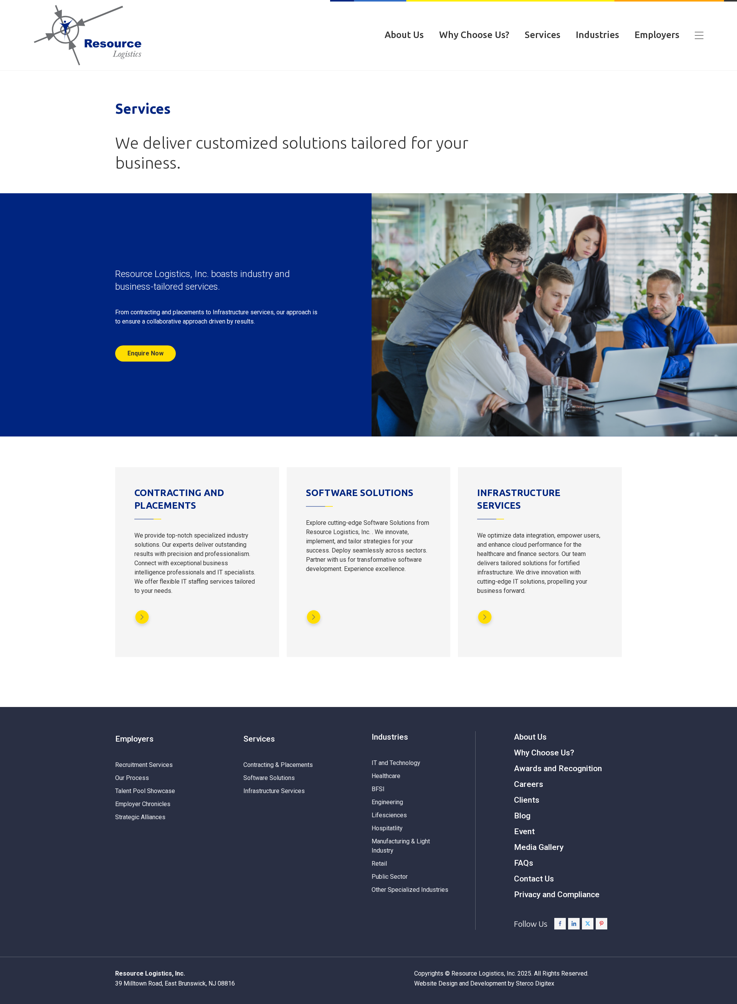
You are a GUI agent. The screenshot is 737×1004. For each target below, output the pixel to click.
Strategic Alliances (140, 817)
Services (542, 35)
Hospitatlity (387, 828)
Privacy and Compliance (557, 894)
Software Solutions (269, 778)
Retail (379, 863)
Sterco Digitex (535, 983)
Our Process (132, 778)
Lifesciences (389, 815)
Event (524, 831)
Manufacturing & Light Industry (401, 846)
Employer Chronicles (142, 804)
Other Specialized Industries (410, 889)
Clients (526, 800)
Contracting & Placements (278, 764)
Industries (597, 35)
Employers (657, 35)
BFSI (378, 789)
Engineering (387, 802)
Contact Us (534, 878)
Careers (528, 784)
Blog (522, 815)
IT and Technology (396, 763)
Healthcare (386, 776)
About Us (404, 35)
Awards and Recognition (558, 768)
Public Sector (390, 876)
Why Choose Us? (474, 35)
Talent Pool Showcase (145, 791)
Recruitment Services (144, 764)
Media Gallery (538, 847)
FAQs (523, 863)
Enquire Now (145, 353)
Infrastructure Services (274, 791)
